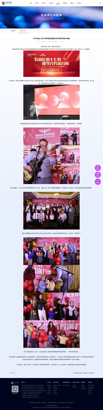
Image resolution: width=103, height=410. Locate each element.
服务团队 (65, 3)
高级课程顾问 (83, 388)
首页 (31, 3)
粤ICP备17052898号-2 (65, 407)
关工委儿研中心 (70, 402)
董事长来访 (23, 30)
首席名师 (83, 387)
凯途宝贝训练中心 (66, 385)
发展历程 (49, 388)
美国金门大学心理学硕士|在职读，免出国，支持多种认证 (32, 388)
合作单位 (49, 392)
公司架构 (49, 387)
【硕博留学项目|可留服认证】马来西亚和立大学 (30, 397)
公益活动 (13, 30)
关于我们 (37, 3)
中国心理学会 (44, 402)
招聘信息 (90, 390)
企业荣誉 (49, 390)
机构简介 (49, 385)
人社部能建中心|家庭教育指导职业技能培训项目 (30, 393)
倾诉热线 (55, 392)
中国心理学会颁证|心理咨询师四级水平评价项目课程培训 (32, 387)
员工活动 (90, 392)
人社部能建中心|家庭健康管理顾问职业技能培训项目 (31, 392)
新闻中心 (72, 3)
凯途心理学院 (37, 402)
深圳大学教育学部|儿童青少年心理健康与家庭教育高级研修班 (33, 390)
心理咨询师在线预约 (57, 385)
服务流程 (55, 387)
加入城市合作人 (91, 387)
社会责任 (58, 3)
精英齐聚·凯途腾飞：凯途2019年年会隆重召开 (84, 373)
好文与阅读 (55, 393)
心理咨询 (51, 3)
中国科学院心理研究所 (52, 402)
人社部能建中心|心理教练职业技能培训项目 (30, 395)
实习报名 (55, 390)
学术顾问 (83, 385)
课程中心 (44, 3)
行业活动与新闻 (91, 385)
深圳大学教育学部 (62, 402)
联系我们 (79, 3)
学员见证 (49, 393)
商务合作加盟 (91, 388)
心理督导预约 (55, 388)
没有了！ (14, 373)
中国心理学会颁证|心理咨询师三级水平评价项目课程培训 (32, 385)
